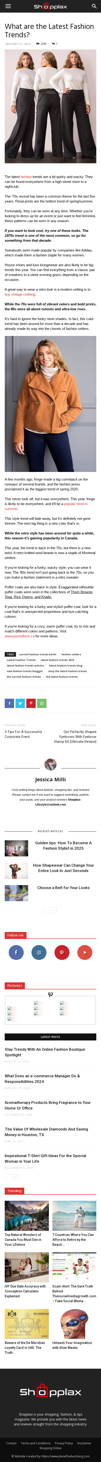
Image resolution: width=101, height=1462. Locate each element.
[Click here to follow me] (50, 995)
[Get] (62, 1003)
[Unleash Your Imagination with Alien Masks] (74, 1324)
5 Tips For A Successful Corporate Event (23, 734)
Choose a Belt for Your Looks (63, 887)
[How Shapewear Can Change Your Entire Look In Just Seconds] (16, 871)
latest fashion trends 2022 (57, 660)
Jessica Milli (50, 779)
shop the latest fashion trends (67, 671)
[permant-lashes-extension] (36, 1014)
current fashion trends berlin (37, 654)
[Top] (9, 1019)
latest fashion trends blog (65, 665)
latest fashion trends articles (25, 665)
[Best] (62, 1014)
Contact (11, 1443)
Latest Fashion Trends (21, 660)
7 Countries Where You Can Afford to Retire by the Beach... (73, 1239)
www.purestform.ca (20, 636)
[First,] (9, 1009)
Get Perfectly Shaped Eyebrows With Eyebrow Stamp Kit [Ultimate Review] (75, 737)
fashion (26, 177)
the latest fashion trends (62, 676)
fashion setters (71, 654)
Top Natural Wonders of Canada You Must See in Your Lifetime (23, 1239)
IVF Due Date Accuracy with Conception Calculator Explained (25, 1291)
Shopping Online (50, 1448)
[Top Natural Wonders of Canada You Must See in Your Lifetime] (27, 1216)
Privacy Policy (64, 1443)
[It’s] (9, 1014)
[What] (36, 1003)
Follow (39, 947)
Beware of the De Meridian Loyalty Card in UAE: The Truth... (25, 1347)
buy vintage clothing (20, 294)
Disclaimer (84, 1443)
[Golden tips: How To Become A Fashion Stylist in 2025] (16, 848)
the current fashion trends (24, 676)
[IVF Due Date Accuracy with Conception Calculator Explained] (27, 1267)
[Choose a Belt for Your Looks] (16, 893)
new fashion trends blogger (25, 671)
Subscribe (85, 947)
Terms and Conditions (35, 1443)
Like (16, 947)
